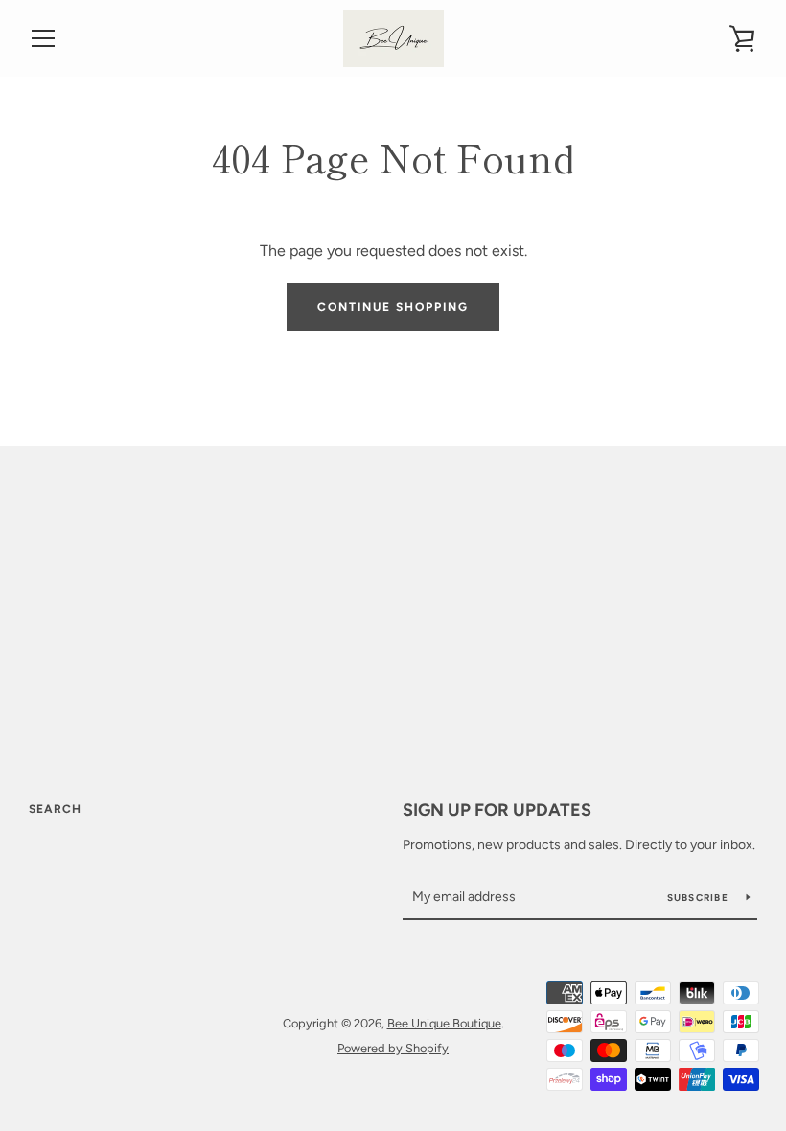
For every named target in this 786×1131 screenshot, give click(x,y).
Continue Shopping (393, 306)
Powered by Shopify (393, 1048)
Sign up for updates (497, 809)
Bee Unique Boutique (444, 1023)
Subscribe (699, 897)
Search (55, 809)
